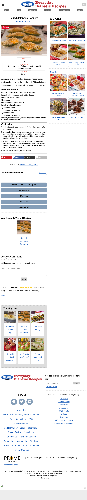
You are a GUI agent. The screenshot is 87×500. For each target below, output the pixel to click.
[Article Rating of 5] (19, 21)
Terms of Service (28, 436)
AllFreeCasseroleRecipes (64, 423)
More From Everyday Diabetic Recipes (21, 414)
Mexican (24, 196)
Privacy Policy (14, 432)
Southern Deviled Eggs (10, 329)
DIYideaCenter (64, 411)
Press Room (29, 432)
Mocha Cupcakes (77, 117)
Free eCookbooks (12, 445)
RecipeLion (64, 417)
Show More (42, 173)
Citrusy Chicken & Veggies (58, 94)
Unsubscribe (21, 441)
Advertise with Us (18, 419)
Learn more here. (11, 465)
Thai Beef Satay (37, 328)
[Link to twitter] (22, 402)
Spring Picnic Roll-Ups (37, 357)
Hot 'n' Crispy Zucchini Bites (76, 63)
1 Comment (27, 21)
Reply (3, 295)
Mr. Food (64, 414)
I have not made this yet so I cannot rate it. (19, 263)
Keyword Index (21, 423)
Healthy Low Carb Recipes (24, 184)
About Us (21, 410)
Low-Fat (24, 201)
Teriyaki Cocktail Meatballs (10, 357)
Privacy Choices (21, 450)
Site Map (34, 441)
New (52, 72)
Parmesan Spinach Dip (77, 40)
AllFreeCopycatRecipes (64, 420)
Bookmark (34, 445)
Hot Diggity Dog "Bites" (24, 355)
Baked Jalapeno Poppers (24, 241)
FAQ (31, 419)
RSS (25, 445)
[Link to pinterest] (29, 402)
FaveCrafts (64, 399)
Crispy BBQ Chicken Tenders (58, 63)
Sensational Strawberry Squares (77, 94)
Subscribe (8, 441)
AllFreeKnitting (63, 405)
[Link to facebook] (14, 402)
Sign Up (76, 383)
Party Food (24, 207)
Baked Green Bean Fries (58, 118)
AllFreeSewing (64, 408)
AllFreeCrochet (63, 402)
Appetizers (24, 190)
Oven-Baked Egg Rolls (29, 165)
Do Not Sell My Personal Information (21, 428)
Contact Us (12, 436)
